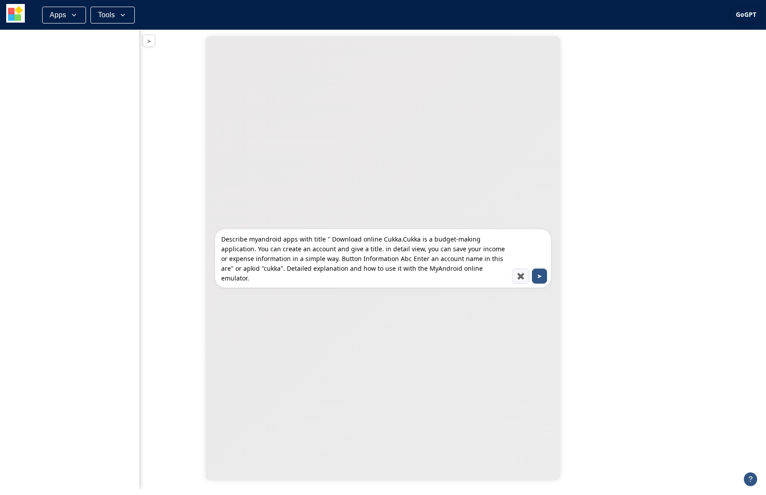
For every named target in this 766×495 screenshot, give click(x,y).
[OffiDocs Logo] (15, 15)
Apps (58, 15)
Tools (106, 15)
